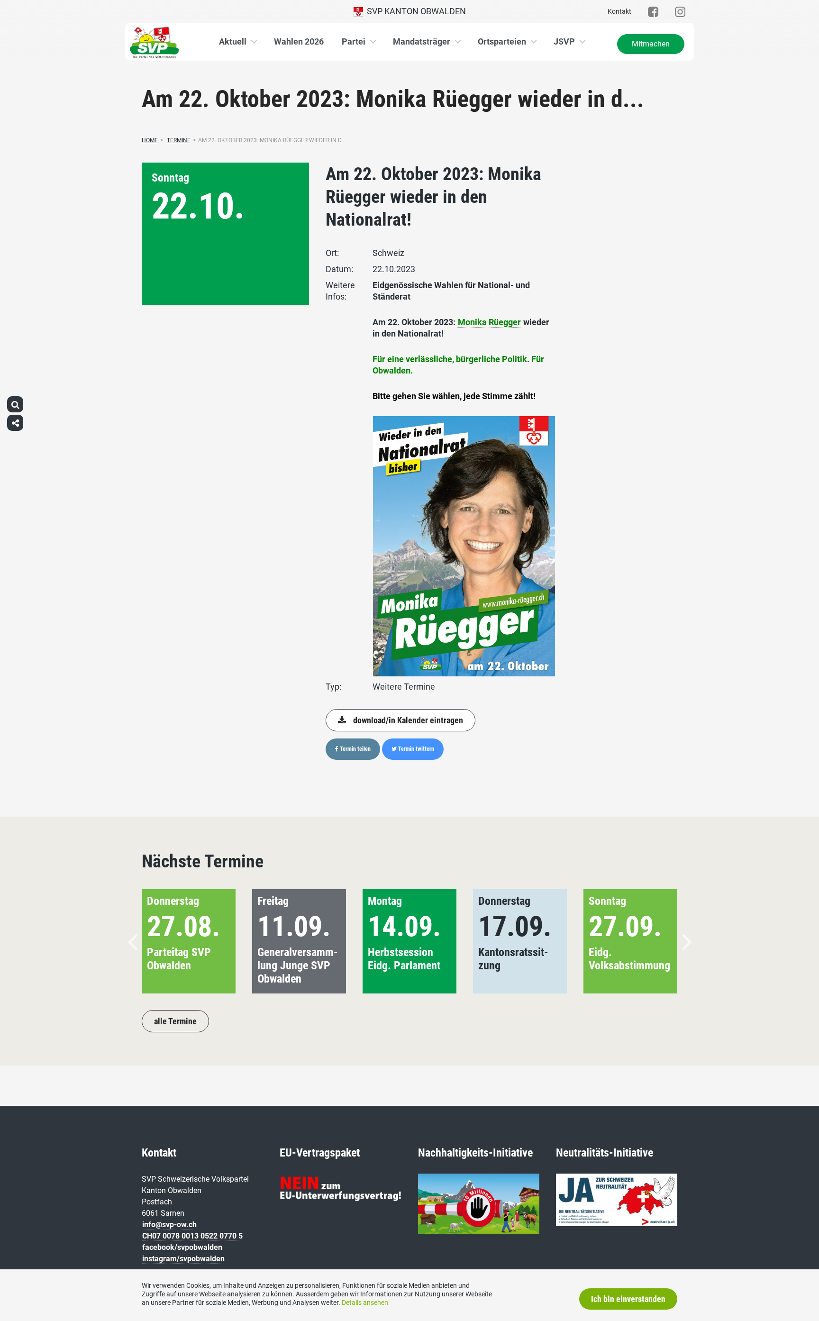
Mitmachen (651, 43)
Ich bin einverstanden (628, 1299)
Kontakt (619, 11)
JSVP (564, 41)
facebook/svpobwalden (182, 1247)
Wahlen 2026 (299, 41)
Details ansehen (365, 1302)
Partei (353, 41)
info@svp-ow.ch (169, 1224)
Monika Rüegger (489, 322)
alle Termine (175, 1021)
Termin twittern (415, 749)
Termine (179, 140)
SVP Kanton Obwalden (414, 11)
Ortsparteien (502, 41)
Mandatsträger (421, 41)
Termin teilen (354, 749)
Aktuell (232, 41)
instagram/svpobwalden (183, 1258)
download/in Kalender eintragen (408, 720)
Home (150, 140)
